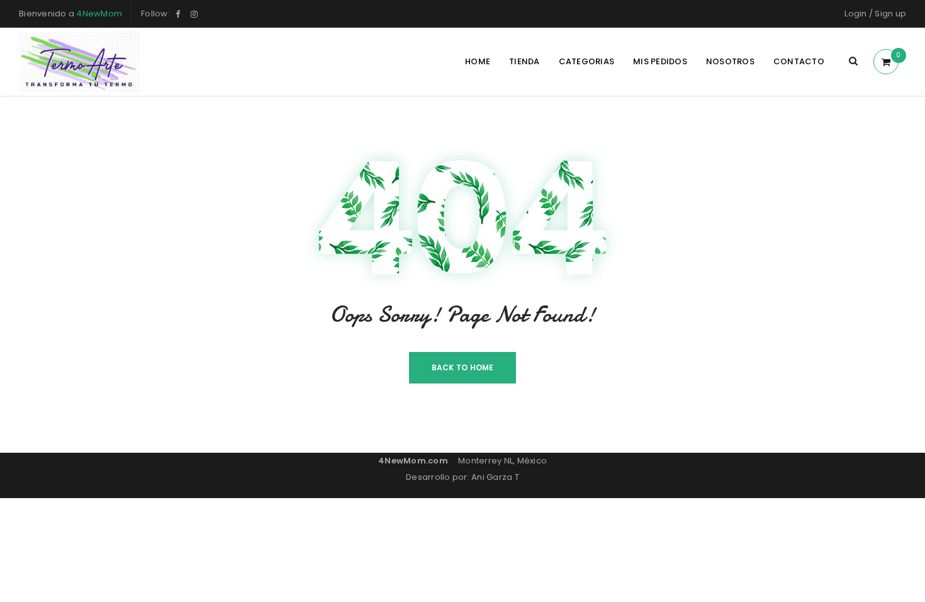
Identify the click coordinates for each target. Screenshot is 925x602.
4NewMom (99, 14)
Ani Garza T (495, 477)
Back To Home (463, 367)
